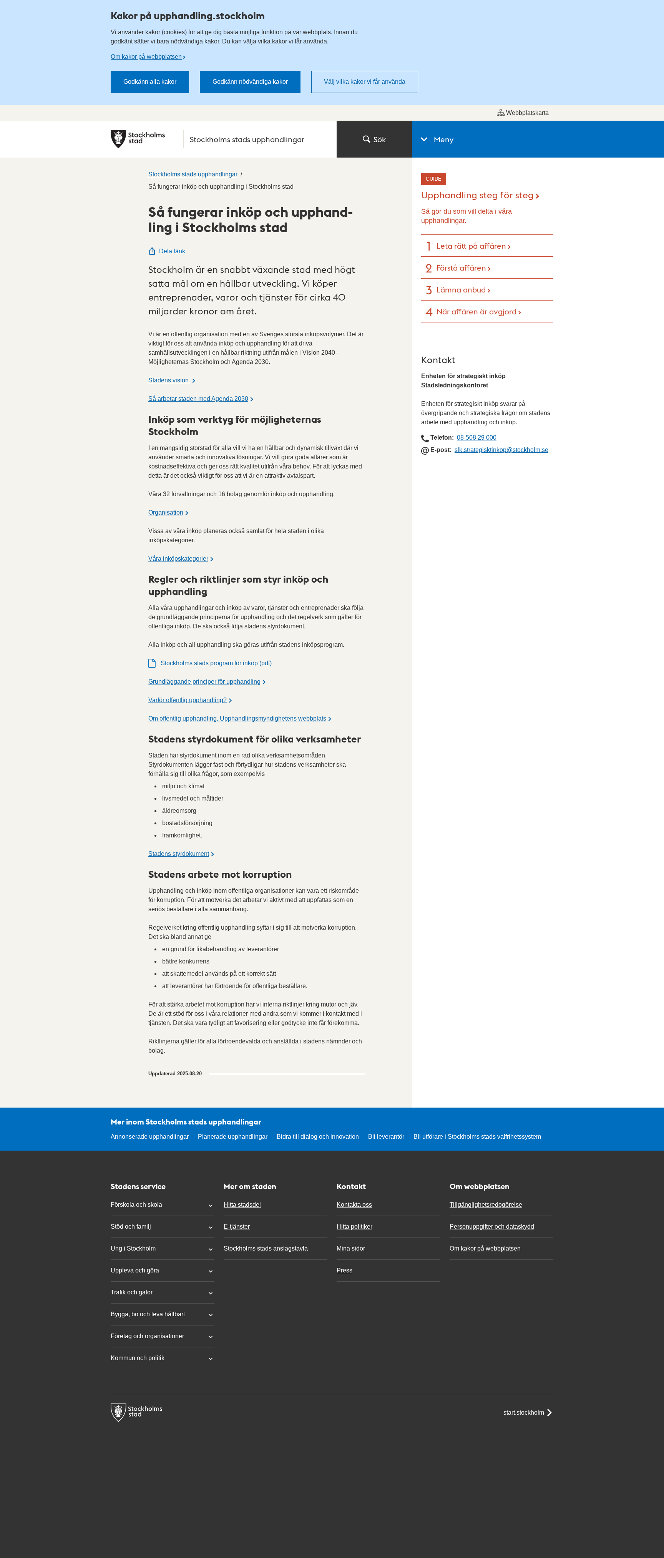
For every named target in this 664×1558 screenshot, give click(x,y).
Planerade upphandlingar (232, 1136)
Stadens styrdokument (178, 853)
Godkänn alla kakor (149, 81)
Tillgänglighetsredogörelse (486, 1204)
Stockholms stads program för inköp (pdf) (216, 663)
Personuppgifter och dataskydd (492, 1226)
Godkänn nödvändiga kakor (250, 81)
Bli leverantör (386, 1136)
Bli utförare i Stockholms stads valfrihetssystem (477, 1136)
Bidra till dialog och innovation (318, 1136)
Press (344, 1270)
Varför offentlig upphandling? (187, 700)
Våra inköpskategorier (178, 558)
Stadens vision (169, 380)
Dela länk (172, 251)
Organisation (165, 512)
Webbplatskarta (527, 113)
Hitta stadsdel (242, 1204)
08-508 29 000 (476, 437)
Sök (380, 139)
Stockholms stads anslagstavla (266, 1248)
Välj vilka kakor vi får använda (364, 81)
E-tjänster (237, 1226)
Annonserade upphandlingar (150, 1136)
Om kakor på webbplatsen (146, 56)
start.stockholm (523, 1412)
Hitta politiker (354, 1226)
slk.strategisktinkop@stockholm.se (501, 450)
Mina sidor (351, 1248)
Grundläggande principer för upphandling (204, 681)
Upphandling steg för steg (477, 194)
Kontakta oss (354, 1204)
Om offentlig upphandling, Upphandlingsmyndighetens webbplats (237, 718)
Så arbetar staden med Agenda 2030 (198, 398)
